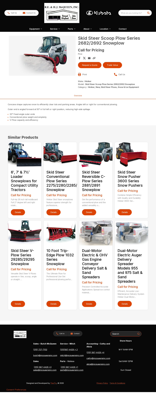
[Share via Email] (89, 58)
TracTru (53, 383)
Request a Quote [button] (89, 65)
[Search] (138, 333)
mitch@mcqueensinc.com (72, 355)
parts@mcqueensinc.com (71, 370)
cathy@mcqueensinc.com (98, 358)
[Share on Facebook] (79, 58)
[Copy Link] (94, 58)
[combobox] (135, 13)
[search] (149, 13)
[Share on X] (84, 58)
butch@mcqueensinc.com (45, 355)
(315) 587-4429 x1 (69, 367)
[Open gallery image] (42, 56)
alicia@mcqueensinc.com (98, 364)
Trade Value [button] (112, 65)
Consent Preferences (16, 389)
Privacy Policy (102, 383)
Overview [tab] (78, 96)
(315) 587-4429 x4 (95, 352)
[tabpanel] (42, 56)
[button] (12, 13)
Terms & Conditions (117, 383)
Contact (123, 29)
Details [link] (18, 212)
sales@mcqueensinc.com (44, 370)
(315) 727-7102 (40, 349)
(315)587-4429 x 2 (69, 349)
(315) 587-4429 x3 (42, 367)
